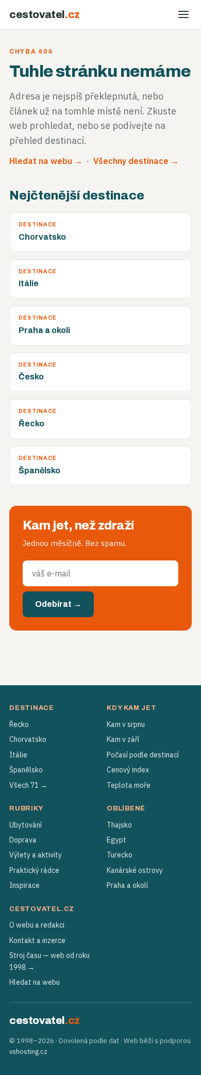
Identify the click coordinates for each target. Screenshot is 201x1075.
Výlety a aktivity (35, 854)
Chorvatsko (27, 739)
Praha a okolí (127, 885)
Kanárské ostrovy (135, 870)
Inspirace (24, 885)
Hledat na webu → (45, 161)
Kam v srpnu (126, 724)
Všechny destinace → (136, 161)
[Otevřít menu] (183, 14)
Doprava (23, 840)
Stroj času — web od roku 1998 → (49, 961)
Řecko (19, 724)
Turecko (119, 854)
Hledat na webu (34, 982)
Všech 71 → (28, 785)
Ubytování (25, 825)
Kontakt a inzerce (37, 940)
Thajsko (119, 825)
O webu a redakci (36, 925)
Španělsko (26, 769)
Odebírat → (58, 604)
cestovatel (44, 14)
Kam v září (123, 739)
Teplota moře (128, 785)
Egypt (116, 840)
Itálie (18, 754)
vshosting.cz (28, 1051)
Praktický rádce (34, 870)
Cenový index (128, 769)
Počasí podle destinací (143, 754)
